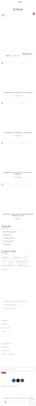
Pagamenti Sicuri (6, 343)
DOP (25, 257)
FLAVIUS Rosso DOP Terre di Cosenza (18, 132)
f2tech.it (15, 386)
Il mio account (5, 328)
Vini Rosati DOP (8, 241)
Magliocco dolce (21, 261)
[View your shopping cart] (33, 15)
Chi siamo (4, 324)
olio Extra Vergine (22, 265)
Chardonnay (16, 257)
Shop (3, 331)
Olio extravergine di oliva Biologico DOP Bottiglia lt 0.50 (18, 214)
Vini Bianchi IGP (8, 238)
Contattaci (4, 320)
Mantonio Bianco (8, 265)
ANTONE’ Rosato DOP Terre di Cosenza (18, 92)
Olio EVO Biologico (8, 232)
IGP (4, 261)
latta (10, 261)
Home (9, 34)
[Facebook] (14, 380)
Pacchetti (6, 235)
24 (15, 55)
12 (12, 55)
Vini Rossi (6, 244)
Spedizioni (4, 347)
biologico (6, 257)
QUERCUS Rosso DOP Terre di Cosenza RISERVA (18, 173)
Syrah (4, 269)
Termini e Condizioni (7, 354)
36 (17, 55)
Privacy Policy (6, 351)
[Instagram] (18, 380)
